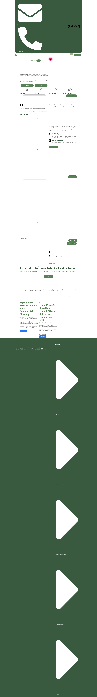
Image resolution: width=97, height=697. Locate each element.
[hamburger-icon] (71, 54)
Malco (31, 81)
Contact (32, 58)
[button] (34, 293)
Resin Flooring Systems (35, 57)
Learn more (23, 331)
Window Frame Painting (35, 56)
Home (32, 53)
